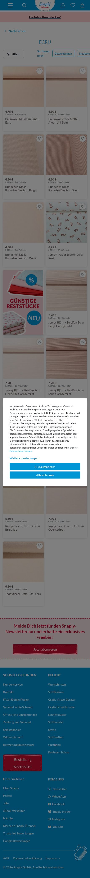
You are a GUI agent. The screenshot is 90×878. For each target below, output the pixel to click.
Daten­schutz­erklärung (21, 451)
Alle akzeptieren (45, 466)
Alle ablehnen (45, 475)
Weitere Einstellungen (24, 458)
